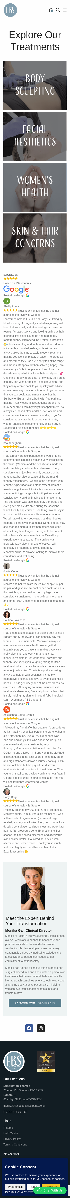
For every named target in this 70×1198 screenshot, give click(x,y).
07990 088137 (15, 1112)
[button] (50, 1190)
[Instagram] (41, 1028)
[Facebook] (29, 1028)
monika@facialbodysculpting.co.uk (24, 1105)
